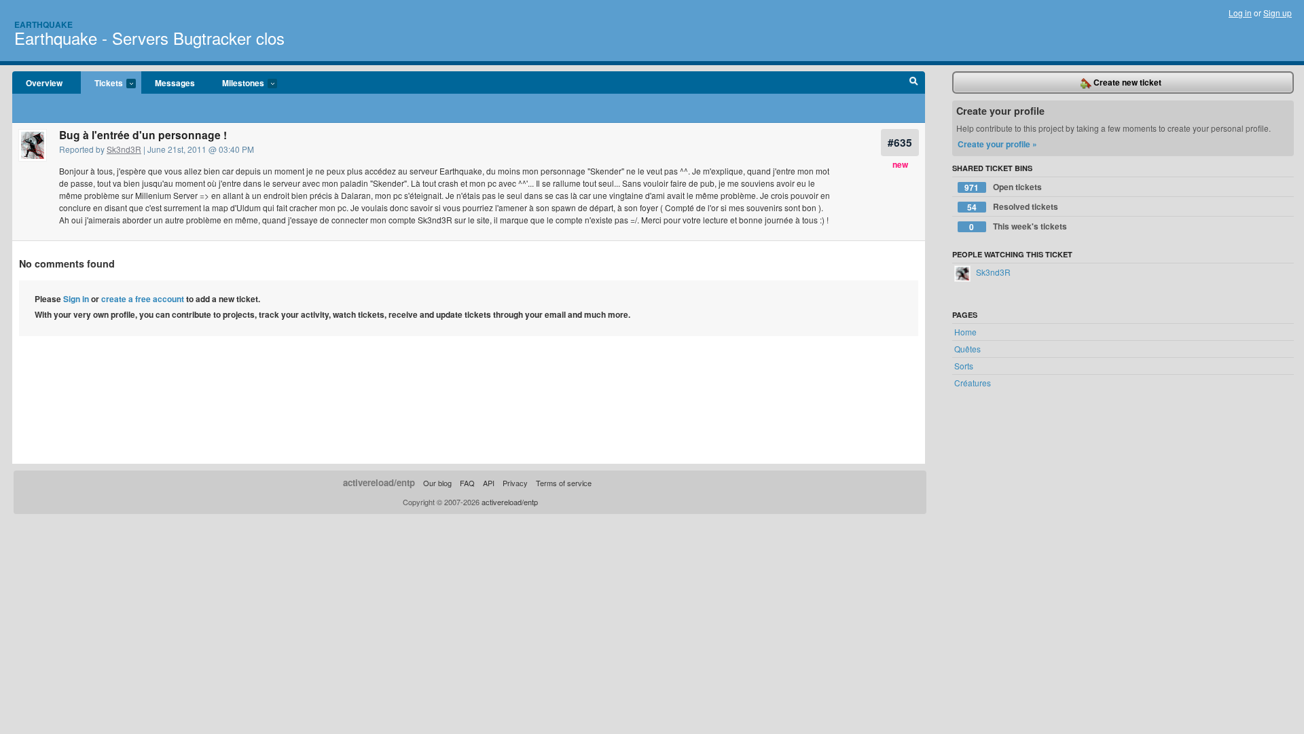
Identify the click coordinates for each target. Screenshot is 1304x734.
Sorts (963, 365)
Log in (1240, 12)
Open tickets (1003, 187)
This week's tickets (1018, 226)
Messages (175, 83)
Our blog (437, 482)
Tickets (102, 83)
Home (965, 331)
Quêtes (967, 348)
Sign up (1277, 12)
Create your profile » (997, 144)
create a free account (142, 299)
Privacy (515, 482)
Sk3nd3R (124, 149)
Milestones (236, 83)
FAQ (467, 482)
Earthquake (43, 24)
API (488, 482)
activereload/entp (379, 482)
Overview (44, 83)
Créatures (972, 382)
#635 (900, 142)
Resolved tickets (1012, 206)
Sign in (76, 299)
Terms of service (564, 482)
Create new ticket (1126, 82)
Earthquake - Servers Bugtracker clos (149, 38)
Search (914, 82)
